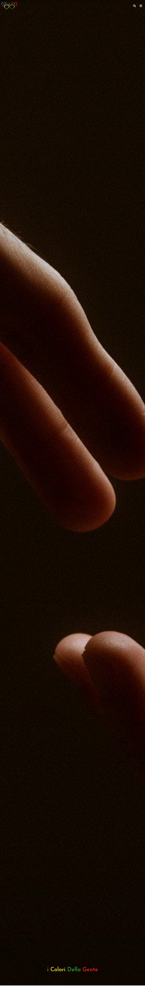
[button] (141, 6)
